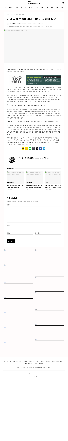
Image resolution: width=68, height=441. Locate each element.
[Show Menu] (5, 3)
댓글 (8, 205)
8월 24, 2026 (9, 189)
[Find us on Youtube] (34, 377)
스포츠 (57, 361)
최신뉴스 (11, 7)
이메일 (9, 233)
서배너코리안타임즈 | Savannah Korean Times (24, 24)
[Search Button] (63, 3)
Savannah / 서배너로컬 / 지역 (17, 14)
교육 (53, 361)
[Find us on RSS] (36, 377)
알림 (36, 363)
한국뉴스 (31, 7)
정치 (42, 7)
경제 (37, 7)
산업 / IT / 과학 (59, 7)
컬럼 (32, 363)
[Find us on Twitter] (32, 377)
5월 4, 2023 (40, 24)
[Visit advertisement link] (35, 80)
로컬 (17, 7)
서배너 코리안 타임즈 (29, 373)
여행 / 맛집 (27, 363)
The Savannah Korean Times (40, 373)
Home (8, 14)
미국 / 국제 (24, 7)
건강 (61, 361)
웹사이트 (37, 233)
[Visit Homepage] (33, 2)
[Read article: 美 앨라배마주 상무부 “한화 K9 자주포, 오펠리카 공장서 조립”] (34, 177)
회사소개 (41, 363)
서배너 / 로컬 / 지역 (30, 26)
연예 (52, 7)
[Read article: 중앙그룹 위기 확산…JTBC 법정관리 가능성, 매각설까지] (15, 177)
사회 (47, 7)
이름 (8, 225)
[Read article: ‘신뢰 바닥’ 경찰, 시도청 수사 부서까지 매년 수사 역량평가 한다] (53, 177)
